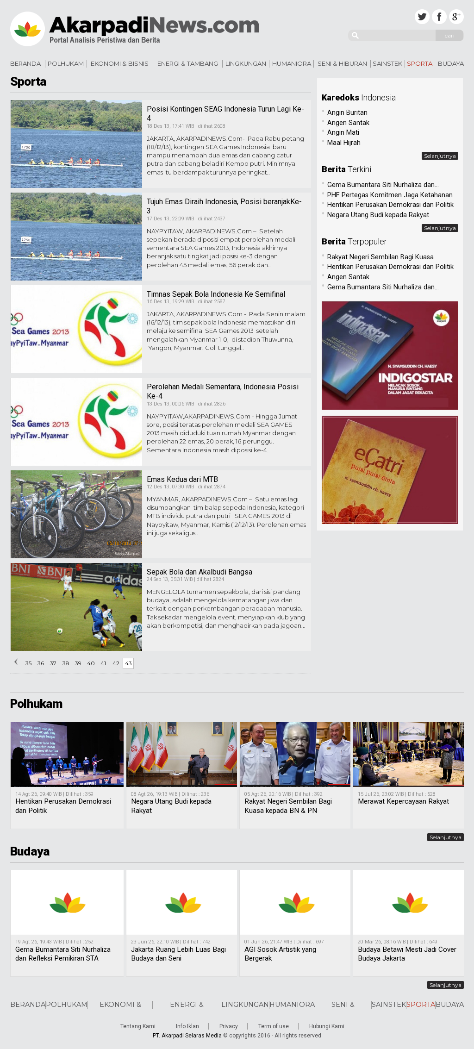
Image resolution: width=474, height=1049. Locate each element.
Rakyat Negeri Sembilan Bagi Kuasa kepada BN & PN (288, 806)
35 (28, 663)
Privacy (228, 1026)
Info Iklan (187, 1026)
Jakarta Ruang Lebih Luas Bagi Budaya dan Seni (178, 954)
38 (65, 663)
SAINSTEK (387, 63)
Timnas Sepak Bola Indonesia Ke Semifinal (216, 294)
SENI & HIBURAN (342, 63)
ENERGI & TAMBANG (187, 63)
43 (128, 663)
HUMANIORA (291, 63)
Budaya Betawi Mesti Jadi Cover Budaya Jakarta (407, 954)
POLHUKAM (66, 63)
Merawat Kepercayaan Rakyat (403, 801)
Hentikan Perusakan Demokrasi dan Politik (63, 806)
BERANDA (25, 63)
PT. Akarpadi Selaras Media (187, 1035)
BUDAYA (451, 63)
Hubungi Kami (326, 1026)
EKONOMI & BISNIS (120, 63)
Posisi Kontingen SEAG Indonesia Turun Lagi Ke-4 (225, 114)
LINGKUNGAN (245, 63)
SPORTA (419, 63)
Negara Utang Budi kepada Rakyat (171, 806)
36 (40, 663)
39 (78, 663)
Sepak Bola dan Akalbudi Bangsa (199, 572)
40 (91, 663)
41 (103, 663)
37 (53, 663)
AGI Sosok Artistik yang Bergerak (280, 954)
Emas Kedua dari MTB (182, 479)
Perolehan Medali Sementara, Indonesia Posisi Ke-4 (223, 391)
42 (115, 663)
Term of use (273, 1026)
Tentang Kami (138, 1026)
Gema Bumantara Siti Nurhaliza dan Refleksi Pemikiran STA (63, 954)
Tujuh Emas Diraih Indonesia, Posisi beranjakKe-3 (224, 206)
